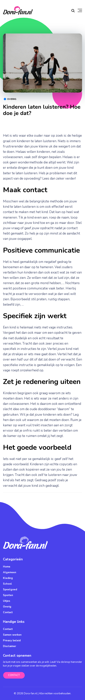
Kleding (8, 578)
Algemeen (9, 572)
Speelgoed (10, 589)
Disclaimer (9, 646)
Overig (11, 99)
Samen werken (12, 635)
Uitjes (6, 601)
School (7, 584)
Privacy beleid (12, 640)
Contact (8, 612)
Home (6, 566)
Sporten (8, 595)
